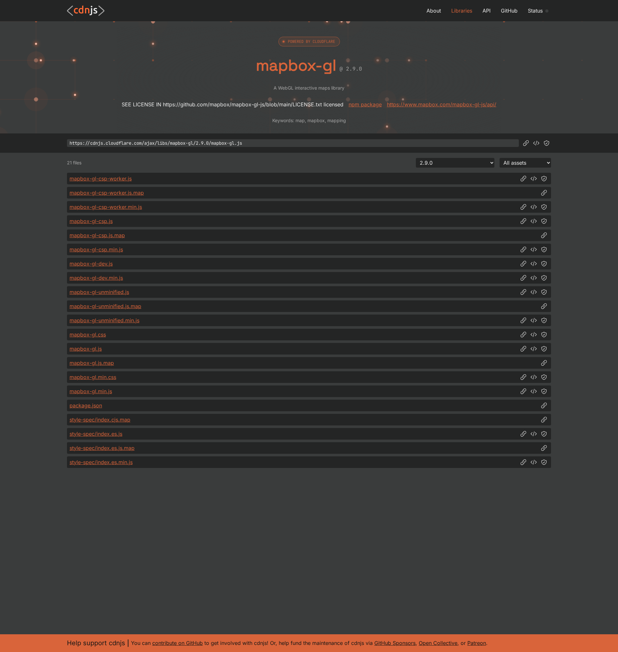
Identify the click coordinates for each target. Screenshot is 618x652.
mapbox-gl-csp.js (91, 221)
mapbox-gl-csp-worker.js (101, 178)
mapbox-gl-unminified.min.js (104, 320)
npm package (365, 104)
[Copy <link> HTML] (533, 334)
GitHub (509, 10)
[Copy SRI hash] (546, 143)
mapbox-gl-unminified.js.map (105, 306)
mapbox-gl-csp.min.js (96, 249)
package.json (86, 405)
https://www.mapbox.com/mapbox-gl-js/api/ (441, 104)
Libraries (461, 10)
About (433, 10)
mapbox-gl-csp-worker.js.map (107, 193)
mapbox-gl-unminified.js (99, 292)
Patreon (476, 643)
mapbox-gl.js (86, 349)
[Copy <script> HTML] (536, 143)
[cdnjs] (86, 10)
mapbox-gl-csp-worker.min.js (106, 207)
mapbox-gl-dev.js (91, 264)
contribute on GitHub (177, 643)
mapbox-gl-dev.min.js (96, 278)
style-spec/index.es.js (96, 434)
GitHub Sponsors (395, 643)
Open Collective (438, 643)
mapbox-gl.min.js (91, 391)
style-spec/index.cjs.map (100, 420)
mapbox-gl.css (88, 334)
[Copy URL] (525, 143)
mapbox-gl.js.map (92, 363)
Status (535, 10)
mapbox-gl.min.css (93, 377)
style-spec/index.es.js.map (102, 448)
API (486, 10)
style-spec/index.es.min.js (101, 462)
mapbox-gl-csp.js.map (97, 235)
